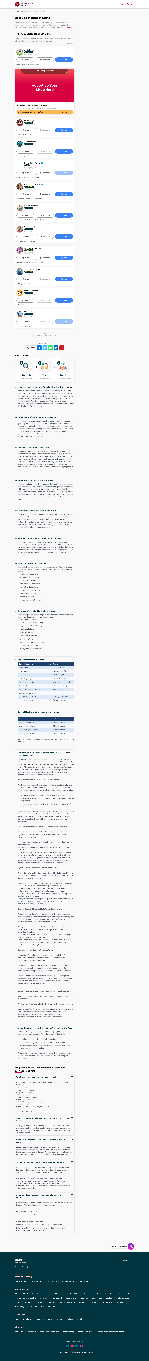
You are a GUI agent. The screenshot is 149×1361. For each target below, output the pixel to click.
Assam (51, 1302)
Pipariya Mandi (21, 1281)
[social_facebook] (67, 1346)
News (17, 1319)
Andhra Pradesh (123, 1298)
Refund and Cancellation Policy (110, 1332)
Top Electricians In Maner (38, 11)
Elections (27, 1319)
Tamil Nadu (39, 1302)
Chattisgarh (28, 1294)
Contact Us (31, 1332)
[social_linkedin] (76, 1346)
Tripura (95, 1302)
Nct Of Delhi (75, 1294)
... (70, 27)
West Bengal (20, 1306)
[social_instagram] (81, 1346)
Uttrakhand (97, 1298)
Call (65, 60)
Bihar (17, 1294)
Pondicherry (110, 1294)
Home (17, 11)
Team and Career (85, 1332)
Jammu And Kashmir (66, 1302)
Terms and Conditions (49, 1332)
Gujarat (43, 1298)
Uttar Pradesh (56, 1298)
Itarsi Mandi (36, 1281)
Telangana (83, 1302)
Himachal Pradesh (48, 1306)
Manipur (109, 1298)
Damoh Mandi (51, 1281)
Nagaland (120, 1302)
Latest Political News (43, 1319)
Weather (80, 1319)
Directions (46, 60)
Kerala (121, 1294)
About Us (126, 1260)
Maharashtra (60, 1294)
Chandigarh (107, 1302)
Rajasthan (84, 1298)
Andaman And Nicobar (26, 1298)
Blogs (70, 1319)
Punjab (18, 1302)
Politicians (60, 1319)
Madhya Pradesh (44, 1294)
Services (24, 11)
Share (26, 60)
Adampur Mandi (67, 1281)
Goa (99, 1294)
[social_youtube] (72, 1346)
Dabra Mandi (83, 1281)
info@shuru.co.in (30, 1267)
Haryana (33, 1306)
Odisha (131, 1294)
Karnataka (88, 1294)
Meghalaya (71, 1298)
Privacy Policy (68, 1332)
